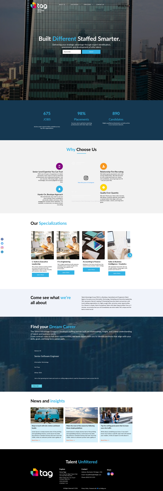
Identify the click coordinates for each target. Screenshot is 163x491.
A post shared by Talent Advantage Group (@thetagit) (86, 201)
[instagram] (112, 474)
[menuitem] (63, 4)
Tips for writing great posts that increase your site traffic (115, 427)
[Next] (129, 255)
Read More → (36, 440)
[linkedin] (108, 474)
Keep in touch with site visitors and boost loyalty (46, 427)
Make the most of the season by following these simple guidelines (80, 427)
